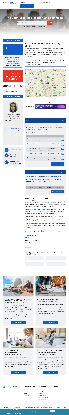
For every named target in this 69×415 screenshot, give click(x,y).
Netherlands (17, 141)
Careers (25, 393)
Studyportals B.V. (19, 407)
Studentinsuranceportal (43, 404)
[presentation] (5, 107)
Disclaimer (30, 407)
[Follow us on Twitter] (55, 395)
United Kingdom (39, 40)
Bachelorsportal (42, 388)
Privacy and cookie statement (17, 411)
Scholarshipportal (42, 395)
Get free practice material (13, 40)
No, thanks (59, 411)
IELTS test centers (29, 40)
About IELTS (32, 2)
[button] (49, 87)
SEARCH (50, 22)
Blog (26, 407)
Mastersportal (41, 391)
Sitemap (58, 407)
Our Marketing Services (29, 391)
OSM (64, 96)
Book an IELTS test (27, 6)
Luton (53, 40)
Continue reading (29, 56)
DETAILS (62, 140)
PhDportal (40, 393)
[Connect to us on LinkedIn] (59, 390)
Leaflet (61, 96)
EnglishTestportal (42, 402)
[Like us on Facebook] (55, 390)
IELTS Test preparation (44, 2)
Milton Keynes (29, 172)
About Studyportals (28, 388)
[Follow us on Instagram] (59, 395)
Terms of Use (52, 407)
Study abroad (23, 2)
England (48, 40)
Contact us (26, 395)
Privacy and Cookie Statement (41, 407)
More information (30, 132)
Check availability (57, 164)
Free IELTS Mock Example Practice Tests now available (12, 49)
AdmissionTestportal (43, 399)
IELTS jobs (63, 407)
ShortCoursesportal (43, 397)
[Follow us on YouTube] (64, 390)
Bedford (28, 120)
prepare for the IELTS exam (39, 209)
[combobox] (32, 23)
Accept (52, 410)
